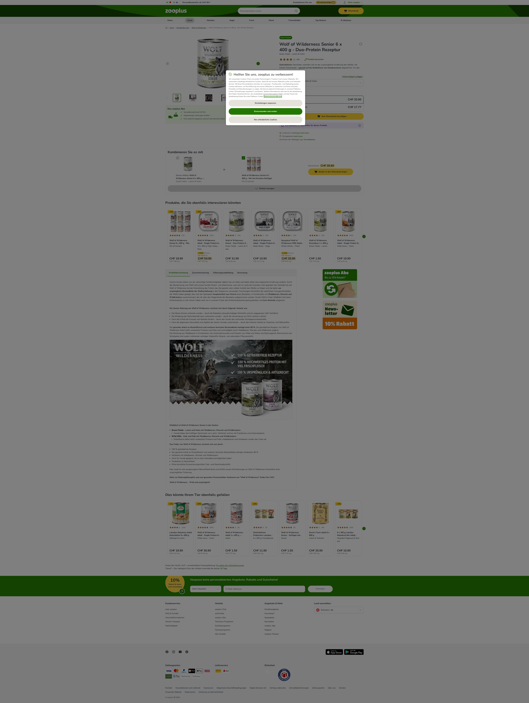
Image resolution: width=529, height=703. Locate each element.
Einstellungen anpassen (265, 103)
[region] (265, 97)
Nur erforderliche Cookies (265, 119)
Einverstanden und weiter (265, 111)
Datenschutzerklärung (273, 96)
